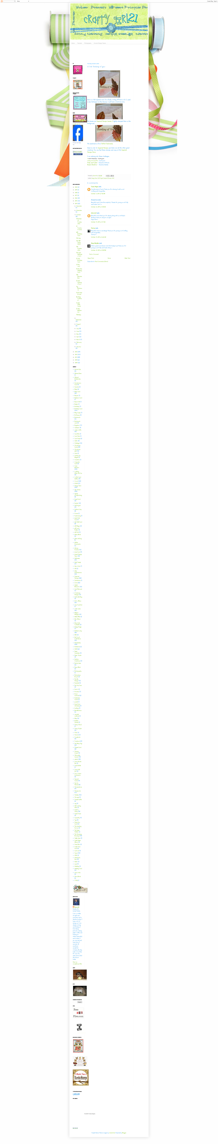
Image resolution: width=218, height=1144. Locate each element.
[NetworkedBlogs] (77, 154)
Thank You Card (77, 823)
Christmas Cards (77, 446)
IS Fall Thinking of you (79, 282)
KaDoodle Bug (78, 597)
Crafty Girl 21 (76, 124)
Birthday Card (78, 409)
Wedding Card (78, 869)
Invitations (78, 580)
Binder (76, 404)
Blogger (124, 1133)
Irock (76, 583)
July (77, 329)
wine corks (77, 873)
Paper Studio (78, 655)
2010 (76, 360)
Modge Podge (78, 627)
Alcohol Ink (78, 369)
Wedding (77, 866)
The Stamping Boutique (78, 835)
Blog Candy (77, 413)
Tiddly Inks (77, 838)
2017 (76, 195)
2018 (76, 193)
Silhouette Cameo (77, 756)
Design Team (94, 178)
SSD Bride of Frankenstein (79, 221)
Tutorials (79, 43)
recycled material (77, 715)
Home (73, 43)
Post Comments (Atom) (101, 261)
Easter (76, 503)
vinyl (76, 864)
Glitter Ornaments (78, 543)
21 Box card (78, 265)
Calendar (77, 428)
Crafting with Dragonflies (92, 160)
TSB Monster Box (79, 276)
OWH (113, 178)
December (79, 206)
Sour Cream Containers (78, 774)
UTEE (76, 855)
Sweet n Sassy (77, 810)
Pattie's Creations (77, 660)
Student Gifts (78, 799)
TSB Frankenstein (79, 248)
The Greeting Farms (78, 827)
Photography (87, 43)
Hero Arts (77, 566)
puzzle (76, 702)
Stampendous (78, 787)
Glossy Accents (77, 549)
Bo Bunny (77, 415)
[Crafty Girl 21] (78, 141)
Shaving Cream (77, 752)
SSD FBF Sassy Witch (78, 242)
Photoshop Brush (77, 676)
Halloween (77, 558)
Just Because (78, 589)
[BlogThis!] (108, 176)
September (78, 320)
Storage (77, 797)
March (78, 340)
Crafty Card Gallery (78, 478)
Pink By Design (76, 680)
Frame (76, 513)
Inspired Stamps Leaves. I (105, 121)
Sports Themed (77, 784)
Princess (77, 692)
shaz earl (93, 213)
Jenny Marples (95, 243)
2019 (76, 190)
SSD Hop (78, 238)
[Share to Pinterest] (113, 176)
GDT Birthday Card (79, 233)
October (78, 215)
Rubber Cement (77, 721)
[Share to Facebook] (111, 176)
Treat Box (77, 844)
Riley (76, 718)
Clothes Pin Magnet (78, 456)
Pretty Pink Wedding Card (79, 270)
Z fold (76, 880)
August (78, 324)
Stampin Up (78, 791)
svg (75, 803)
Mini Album (78, 619)
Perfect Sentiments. (107, 144)
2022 (76, 187)
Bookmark (77, 417)
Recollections (78, 710)
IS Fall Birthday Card (79, 260)
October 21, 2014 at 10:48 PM (98, 250)
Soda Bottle (78, 766)
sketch (76, 759)
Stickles (77, 795)
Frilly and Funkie (92, 163)
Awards (77, 387)
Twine (76, 853)
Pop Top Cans (78, 685)
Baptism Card (78, 398)
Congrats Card (77, 463)
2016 (76, 198)
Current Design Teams (100, 43)
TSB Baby (78, 315)
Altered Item (78, 373)
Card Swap (77, 438)
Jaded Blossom (77, 586)
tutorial (77, 851)
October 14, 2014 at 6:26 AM (98, 237)
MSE (76, 635)
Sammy (93, 228)
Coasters (77, 460)
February (79, 342)
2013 (76, 352)
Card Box (77, 434)
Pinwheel (77, 683)
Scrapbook (77, 737)
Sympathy (77, 818)
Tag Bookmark (79, 288)
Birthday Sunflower (79, 298)
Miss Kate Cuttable (77, 624)
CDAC (76, 441)
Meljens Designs (77, 613)
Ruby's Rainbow (92, 165)
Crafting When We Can (78, 472)
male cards (78, 609)
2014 (76, 204)
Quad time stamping (77, 705)
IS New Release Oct (78, 310)
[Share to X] (110, 176)
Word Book (78, 876)
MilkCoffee (77, 617)
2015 (76, 201)
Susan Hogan (94, 187)
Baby (76, 389)
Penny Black (78, 667)
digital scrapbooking (78, 494)
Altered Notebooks (78, 378)
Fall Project (100, 178)
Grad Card (77, 552)
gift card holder (77, 529)
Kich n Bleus (78, 601)
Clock (76, 453)
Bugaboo (77, 425)
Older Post (127, 258)
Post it (76, 689)
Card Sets (77, 436)
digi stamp (77, 490)
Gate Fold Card (77, 519)
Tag (75, 820)
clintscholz (112, 1133)
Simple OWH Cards (78, 304)
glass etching (78, 538)
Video (76, 862)
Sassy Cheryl (78, 725)
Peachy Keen (78, 663)
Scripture (77, 741)
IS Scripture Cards (79, 227)
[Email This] (107, 176)
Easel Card (77, 499)
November (79, 210)
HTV (75, 569)
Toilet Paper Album (78, 841)
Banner (76, 395)
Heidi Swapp (78, 562)
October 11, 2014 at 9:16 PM (98, 194)
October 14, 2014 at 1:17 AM (98, 222)
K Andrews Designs (77, 594)
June (77, 331)
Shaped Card (78, 747)
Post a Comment (94, 254)
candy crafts (78, 430)
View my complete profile (77, 963)
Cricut (76, 481)
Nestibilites (78, 643)
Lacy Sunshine (78, 605)
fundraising (78, 516)
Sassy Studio (78, 729)
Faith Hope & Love (79, 293)
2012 (76, 354)
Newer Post (91, 258)
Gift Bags (77, 526)
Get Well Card (78, 522)
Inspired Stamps (103, 148)
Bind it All (77, 402)
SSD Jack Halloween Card (79, 254)
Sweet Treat (78, 814)
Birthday (77, 406)
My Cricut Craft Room (78, 638)
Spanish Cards (77, 780)
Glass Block (78, 534)
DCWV (76, 483)
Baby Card (77, 392)
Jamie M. (77, 907)
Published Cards (77, 698)
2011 (76, 357)
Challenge (77, 443)
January (78, 347)
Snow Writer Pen (78, 762)
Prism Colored (77, 694)
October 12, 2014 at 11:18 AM (98, 207)
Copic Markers (77, 467)
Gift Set (77, 532)
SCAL (76, 733)
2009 (76, 363)
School (76, 735)
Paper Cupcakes (77, 652)
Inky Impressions (78, 571)
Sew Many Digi (78, 743)
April (77, 337)
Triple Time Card (77, 847)
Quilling (76, 708)
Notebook (77, 647)
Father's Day (78, 509)
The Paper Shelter (77, 831)
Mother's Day (78, 631)
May (77, 334)
